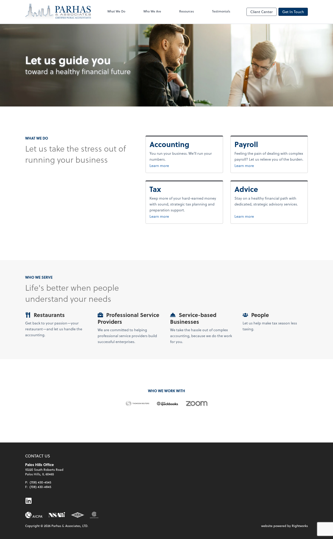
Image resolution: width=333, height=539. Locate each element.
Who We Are (152, 11)
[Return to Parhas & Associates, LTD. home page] (58, 12)
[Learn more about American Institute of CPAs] (34, 515)
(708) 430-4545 (40, 482)
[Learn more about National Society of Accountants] (56, 515)
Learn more (176, 165)
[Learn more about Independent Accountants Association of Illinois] (78, 515)
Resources (186, 11)
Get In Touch (293, 11)
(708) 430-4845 (40, 486)
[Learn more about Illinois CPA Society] (94, 515)
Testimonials (221, 11)
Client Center (261, 11)
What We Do (116, 11)
